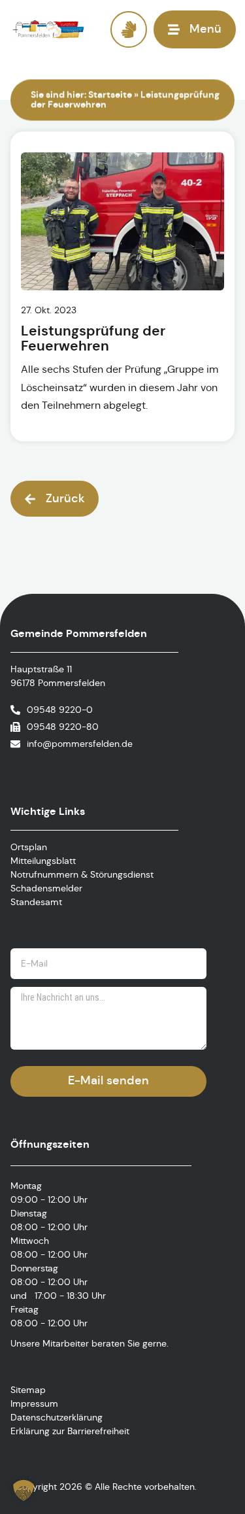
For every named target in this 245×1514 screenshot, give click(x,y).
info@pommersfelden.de (80, 743)
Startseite (110, 94)
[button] (54, 499)
